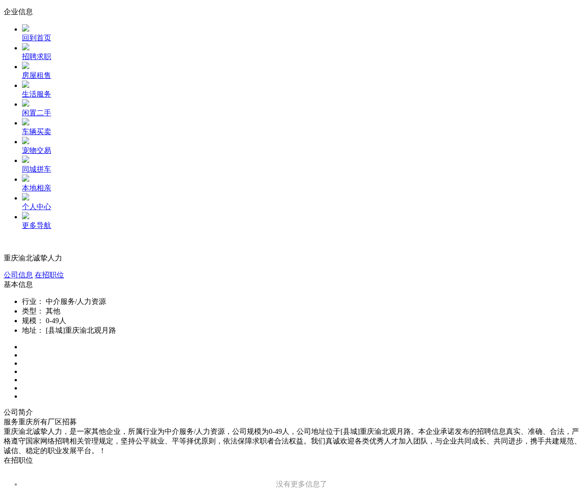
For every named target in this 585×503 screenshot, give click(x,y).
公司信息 (18, 275)
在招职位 (49, 275)
